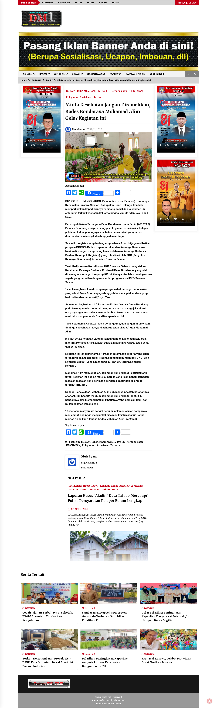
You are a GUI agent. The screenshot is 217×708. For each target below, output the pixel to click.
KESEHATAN (136, 91)
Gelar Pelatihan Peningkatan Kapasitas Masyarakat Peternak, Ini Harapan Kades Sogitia (166, 616)
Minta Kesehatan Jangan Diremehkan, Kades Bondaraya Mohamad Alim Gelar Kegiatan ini (107, 111)
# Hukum (90, 2)
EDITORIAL (59, 73)
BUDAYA (70, 91)
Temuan (94, 489)
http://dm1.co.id (89, 462)
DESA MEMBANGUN (96, 73)
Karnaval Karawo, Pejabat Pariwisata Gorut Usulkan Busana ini (166, 660)
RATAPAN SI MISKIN (135, 73)
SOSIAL (83, 489)
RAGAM (43, 73)
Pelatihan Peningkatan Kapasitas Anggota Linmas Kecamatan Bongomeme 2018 (105, 662)
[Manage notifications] (209, 701)
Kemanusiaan (119, 91)
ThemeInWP (119, 700)
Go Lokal (27, 73)
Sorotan (73, 489)
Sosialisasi (86, 97)
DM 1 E (105, 91)
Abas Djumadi (114, 703)
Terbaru (98, 97)
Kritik (114, 485)
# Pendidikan (64, 2)
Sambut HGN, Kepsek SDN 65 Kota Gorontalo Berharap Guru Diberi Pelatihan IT (104, 616)
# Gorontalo (47, 2)
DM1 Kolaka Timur (79, 485)
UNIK (115, 489)
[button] (188, 74)
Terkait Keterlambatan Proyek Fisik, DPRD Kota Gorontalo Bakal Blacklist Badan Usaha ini (47, 662)
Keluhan (105, 485)
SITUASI (76, 73)
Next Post (74, 477)
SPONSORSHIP (157, 73)
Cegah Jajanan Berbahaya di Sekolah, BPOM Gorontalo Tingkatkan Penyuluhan (47, 616)
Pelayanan (72, 97)
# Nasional (116, 2)
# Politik (103, 2)
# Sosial (78, 2)
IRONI (94, 485)
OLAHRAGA (115, 73)
